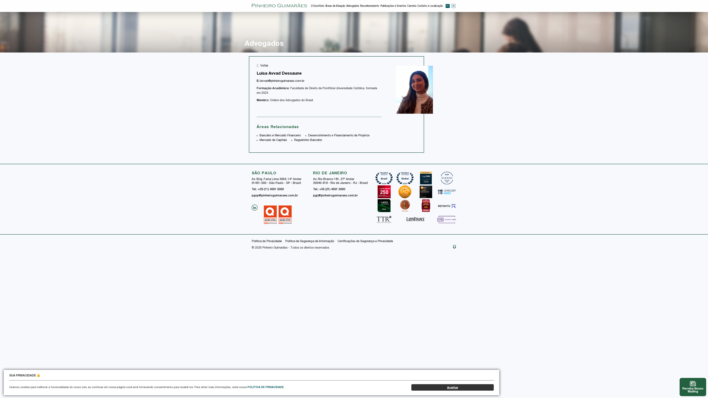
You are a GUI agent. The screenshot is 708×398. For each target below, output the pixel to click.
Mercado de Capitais (273, 140)
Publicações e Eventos (393, 6)
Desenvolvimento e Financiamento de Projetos (339, 135)
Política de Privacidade (267, 241)
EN (453, 5)
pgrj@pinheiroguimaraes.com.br (335, 195)
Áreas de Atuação (335, 6)
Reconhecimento (369, 6)
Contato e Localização (430, 6)
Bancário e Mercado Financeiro (280, 135)
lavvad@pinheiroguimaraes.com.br (280, 81)
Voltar (264, 65)
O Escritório (317, 6)
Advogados (352, 6)
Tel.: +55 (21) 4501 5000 (329, 189)
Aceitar (452, 388)
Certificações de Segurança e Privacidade (365, 241)
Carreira (411, 6)
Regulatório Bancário (308, 140)
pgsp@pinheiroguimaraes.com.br (275, 195)
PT (448, 5)
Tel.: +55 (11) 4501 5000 (268, 189)
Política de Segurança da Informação (309, 241)
